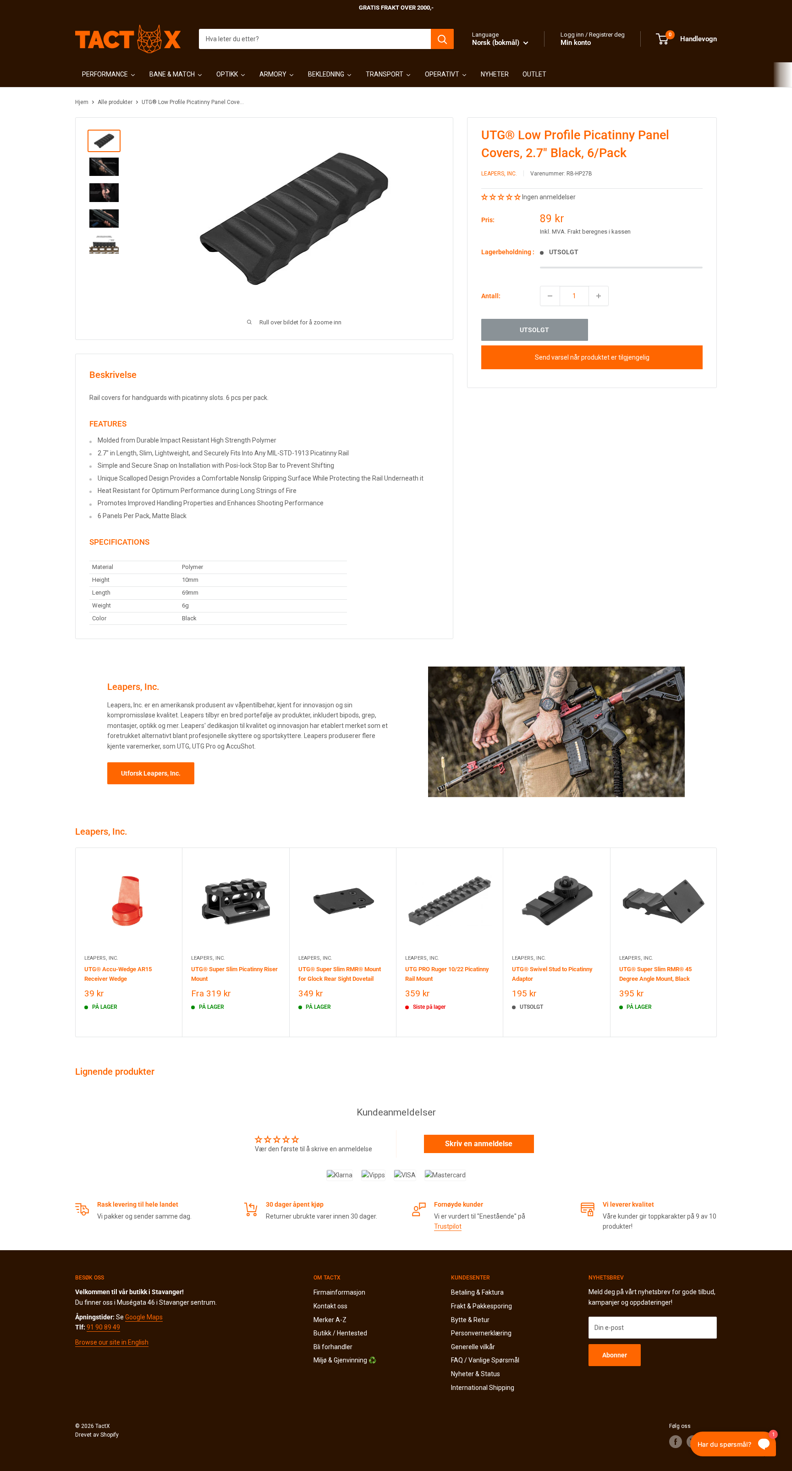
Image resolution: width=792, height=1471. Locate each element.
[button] (501, 197)
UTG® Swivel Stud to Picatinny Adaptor (552, 974)
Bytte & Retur (470, 1319)
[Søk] (442, 39)
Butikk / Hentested (340, 1333)
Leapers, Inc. (499, 173)
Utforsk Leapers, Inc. (151, 773)
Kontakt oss (330, 1306)
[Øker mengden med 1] (598, 296)
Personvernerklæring (481, 1333)
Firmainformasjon (339, 1292)
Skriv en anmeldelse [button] (478, 1143)
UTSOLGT (534, 330)
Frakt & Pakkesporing (481, 1306)
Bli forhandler (333, 1347)
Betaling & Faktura (477, 1292)
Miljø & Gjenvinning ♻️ (345, 1360)
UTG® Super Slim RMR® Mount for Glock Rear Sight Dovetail (339, 974)
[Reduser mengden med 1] (550, 296)
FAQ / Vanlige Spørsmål (485, 1360)
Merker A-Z (330, 1319)
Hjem (81, 102)
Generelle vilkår (473, 1347)
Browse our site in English (111, 1342)
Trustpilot (448, 1226)
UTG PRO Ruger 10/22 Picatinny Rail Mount (447, 974)
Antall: (490, 296)
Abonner (614, 1355)
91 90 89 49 (103, 1327)
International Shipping (482, 1387)
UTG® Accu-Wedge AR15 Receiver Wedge (118, 974)
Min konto (576, 42)
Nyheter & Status (475, 1374)
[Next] (717, 943)
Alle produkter (115, 102)
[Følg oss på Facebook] (675, 1441)
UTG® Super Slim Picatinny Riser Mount (234, 974)
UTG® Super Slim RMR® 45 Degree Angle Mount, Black (655, 974)
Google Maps (144, 1317)
